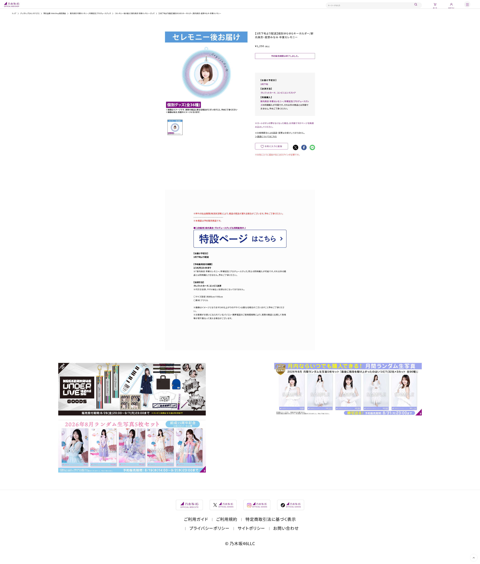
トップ (14, 13)
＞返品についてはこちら (266, 136)
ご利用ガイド (196, 519)
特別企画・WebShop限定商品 (55, 13)
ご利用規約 (226, 519)
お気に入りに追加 (273, 146)
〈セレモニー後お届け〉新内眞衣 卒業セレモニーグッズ (134, 13)
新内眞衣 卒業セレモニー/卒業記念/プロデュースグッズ (90, 13)
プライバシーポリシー (209, 528)
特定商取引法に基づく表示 (271, 519)
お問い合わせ (286, 528)
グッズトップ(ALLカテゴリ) (29, 13)
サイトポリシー (251, 528)
